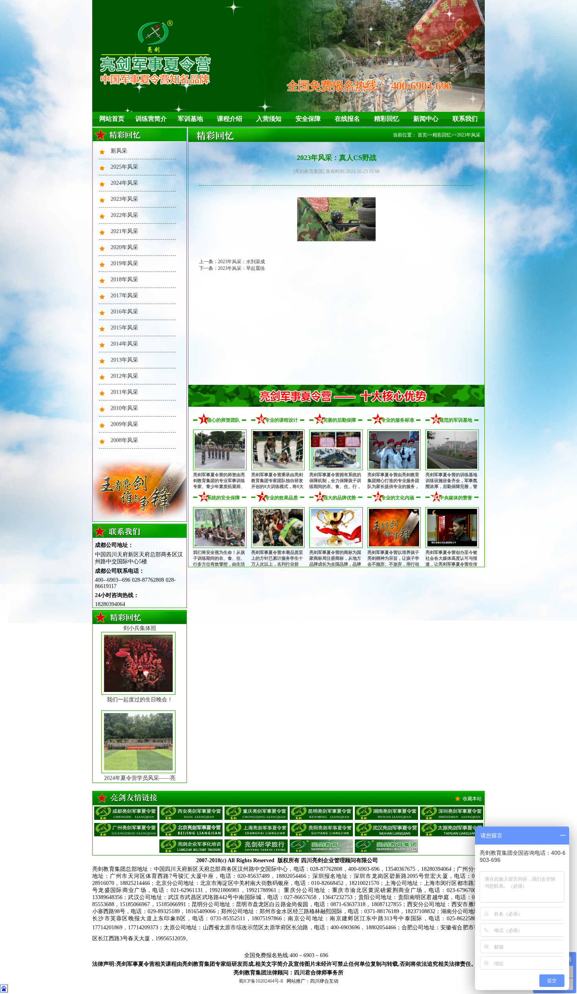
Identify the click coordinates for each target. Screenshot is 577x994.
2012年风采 (124, 376)
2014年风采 (124, 344)
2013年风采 (124, 360)
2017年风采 (124, 296)
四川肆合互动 (324, 981)
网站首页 (111, 118)
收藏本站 (472, 798)
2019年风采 (124, 263)
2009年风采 (124, 424)
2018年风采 (124, 279)
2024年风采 (124, 183)
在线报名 (347, 118)
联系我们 (465, 118)
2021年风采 (124, 231)
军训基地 (190, 118)
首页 (422, 135)
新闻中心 (425, 118)
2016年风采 (124, 312)
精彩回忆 (386, 118)
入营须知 (268, 118)
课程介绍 (229, 118)
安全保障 (308, 118)
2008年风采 (124, 440)
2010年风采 (124, 408)
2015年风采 (124, 328)
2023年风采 (124, 199)
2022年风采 (124, 215)
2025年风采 (124, 167)
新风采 (119, 151)
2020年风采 (124, 247)
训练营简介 (151, 118)
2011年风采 (124, 392)
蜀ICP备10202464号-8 (261, 981)
